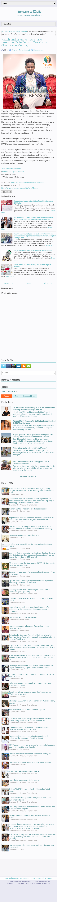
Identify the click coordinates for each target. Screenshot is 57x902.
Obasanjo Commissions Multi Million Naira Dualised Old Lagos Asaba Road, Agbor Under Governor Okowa (31, 667)
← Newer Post (8, 283)
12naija (49, 878)
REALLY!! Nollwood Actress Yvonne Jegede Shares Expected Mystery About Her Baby (29, 728)
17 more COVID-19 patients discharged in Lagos (28, 509)
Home (4, 32)
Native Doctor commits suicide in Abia (24, 535)
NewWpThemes (21, 881)
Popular (7, 396)
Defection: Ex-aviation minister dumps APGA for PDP (30, 763)
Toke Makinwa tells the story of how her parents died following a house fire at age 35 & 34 (34, 408)
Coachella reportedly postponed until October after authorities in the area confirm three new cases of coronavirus (29, 609)
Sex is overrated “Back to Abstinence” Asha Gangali (33, 250)
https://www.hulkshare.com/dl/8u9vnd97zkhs (19, 188)
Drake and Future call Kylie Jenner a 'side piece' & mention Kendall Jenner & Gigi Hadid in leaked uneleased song (32, 527)
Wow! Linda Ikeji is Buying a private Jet (24, 771)
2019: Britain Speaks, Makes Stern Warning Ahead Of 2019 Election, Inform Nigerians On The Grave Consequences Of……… (32, 657)
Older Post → (49, 283)
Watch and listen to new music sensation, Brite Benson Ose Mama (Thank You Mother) (24, 42)
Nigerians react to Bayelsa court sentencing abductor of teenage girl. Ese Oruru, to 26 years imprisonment (31, 519)
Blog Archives (29, 396)
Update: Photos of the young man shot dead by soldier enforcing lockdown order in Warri (31, 582)
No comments (38, 50)
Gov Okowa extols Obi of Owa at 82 (23, 617)
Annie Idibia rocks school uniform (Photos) (30, 448)
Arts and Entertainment (18, 32)
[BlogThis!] (5, 191)
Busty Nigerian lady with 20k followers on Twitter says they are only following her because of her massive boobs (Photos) (32, 836)
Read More (50, 245)
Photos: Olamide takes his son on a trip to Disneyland (30, 754)
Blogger (33, 476)
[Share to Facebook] (10, 191)
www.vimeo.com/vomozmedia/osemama (28, 183)
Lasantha (45, 881)
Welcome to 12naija (29, 11)
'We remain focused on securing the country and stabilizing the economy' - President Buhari (28, 737)
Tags (16, 396)
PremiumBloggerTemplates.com (18, 883)
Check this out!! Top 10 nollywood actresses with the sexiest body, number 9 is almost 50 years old (30, 719)
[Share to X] (8, 191)
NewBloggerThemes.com (41, 883)
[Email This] (2, 191)
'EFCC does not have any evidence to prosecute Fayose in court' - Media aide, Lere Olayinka (32, 746)
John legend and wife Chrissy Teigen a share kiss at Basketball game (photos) (29, 591)
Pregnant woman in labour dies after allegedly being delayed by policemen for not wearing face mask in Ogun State (32, 490)
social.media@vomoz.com (13, 172)
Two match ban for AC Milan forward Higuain (27, 710)
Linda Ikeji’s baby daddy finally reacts (24, 780)
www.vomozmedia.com (11, 169)
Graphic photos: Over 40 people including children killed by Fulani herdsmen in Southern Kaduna (33, 435)
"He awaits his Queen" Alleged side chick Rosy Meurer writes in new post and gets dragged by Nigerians (34, 218)
